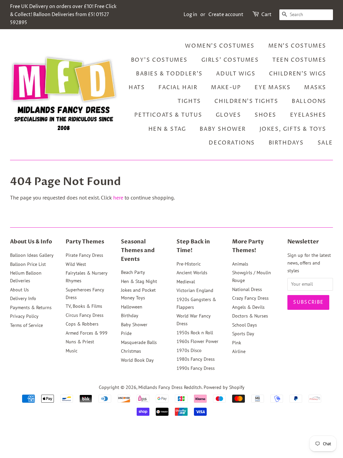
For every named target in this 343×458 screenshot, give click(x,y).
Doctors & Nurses (250, 316)
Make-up (226, 87)
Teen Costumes (299, 60)
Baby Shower (223, 129)
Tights (189, 101)
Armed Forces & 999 (87, 333)
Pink (236, 343)
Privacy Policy (24, 316)
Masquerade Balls (139, 342)
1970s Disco (189, 350)
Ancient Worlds (192, 273)
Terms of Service (26, 325)
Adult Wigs (235, 73)
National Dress (247, 289)
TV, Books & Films (84, 306)
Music (71, 351)
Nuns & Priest (80, 342)
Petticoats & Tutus (168, 115)
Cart (266, 14)
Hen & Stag (167, 129)
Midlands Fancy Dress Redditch (170, 387)
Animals (240, 264)
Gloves (228, 115)
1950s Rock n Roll (195, 333)
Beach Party (133, 272)
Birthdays (286, 143)
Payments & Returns (31, 307)
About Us (19, 290)
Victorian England (195, 290)
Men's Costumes (297, 46)
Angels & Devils (248, 307)
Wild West (76, 264)
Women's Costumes (220, 46)
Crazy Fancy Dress (250, 298)
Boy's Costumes (159, 60)
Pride (126, 333)
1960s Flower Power (197, 341)
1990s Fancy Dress (196, 368)
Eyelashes (308, 115)
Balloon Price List (28, 264)
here (118, 197)
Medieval (186, 282)
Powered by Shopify (224, 387)
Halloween (131, 307)
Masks (315, 87)
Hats (137, 87)
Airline (239, 351)
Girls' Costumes (230, 60)
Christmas (131, 351)
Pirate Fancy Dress (84, 255)
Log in (190, 14)
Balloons (309, 101)
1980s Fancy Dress (196, 359)
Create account (226, 14)
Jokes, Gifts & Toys (293, 129)
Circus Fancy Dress (85, 315)
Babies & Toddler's (169, 73)
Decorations (232, 143)
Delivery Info (23, 298)
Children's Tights (246, 101)
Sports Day (243, 334)
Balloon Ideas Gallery (32, 255)
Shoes (265, 115)
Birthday (129, 315)
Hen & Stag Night (139, 281)
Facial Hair (178, 87)
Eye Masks (272, 87)
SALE (325, 143)
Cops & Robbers (82, 324)
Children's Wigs (297, 73)
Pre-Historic (189, 264)
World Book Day (137, 360)
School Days (244, 325)
